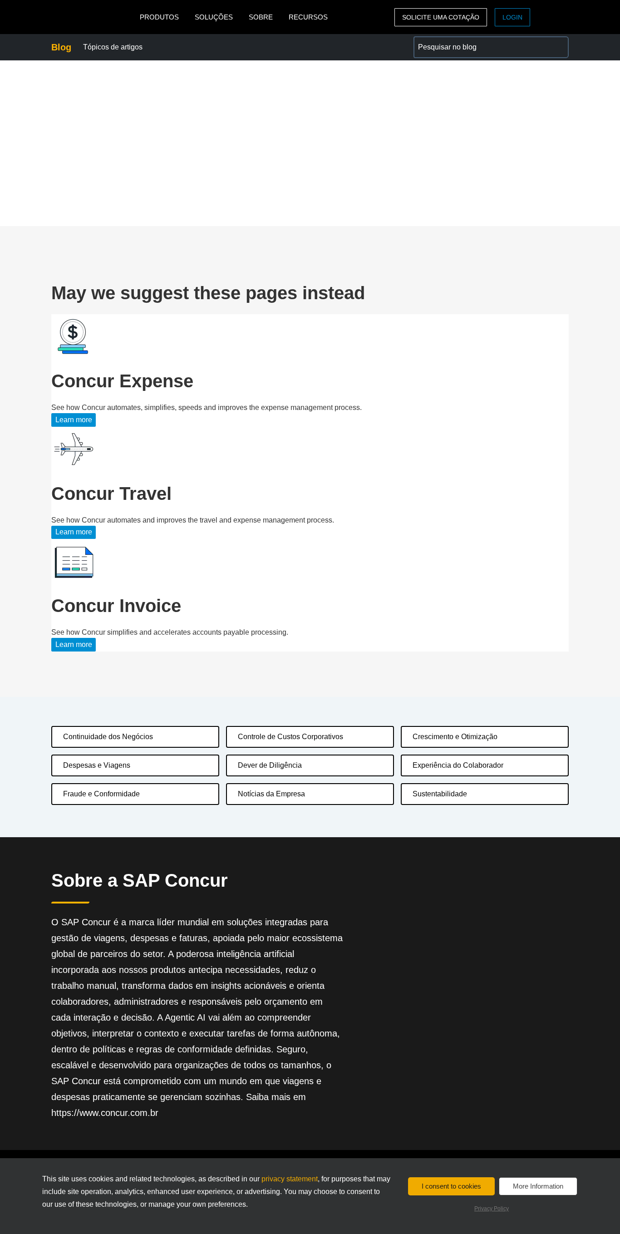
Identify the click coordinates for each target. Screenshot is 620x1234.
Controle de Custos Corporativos (290, 736)
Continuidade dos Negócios (108, 736)
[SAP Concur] (93, 17)
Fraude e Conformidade (101, 794)
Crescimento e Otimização (455, 736)
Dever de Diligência (270, 765)
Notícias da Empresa (271, 794)
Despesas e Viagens (96, 765)
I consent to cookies (451, 1186)
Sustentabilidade (440, 794)
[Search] (558, 47)
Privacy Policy (491, 1208)
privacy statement (289, 1179)
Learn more (73, 420)
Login (512, 17)
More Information (538, 1186)
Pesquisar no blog (442, 41)
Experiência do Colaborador (458, 765)
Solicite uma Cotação (440, 17)
